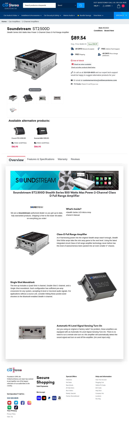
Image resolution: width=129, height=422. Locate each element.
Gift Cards (98, 388)
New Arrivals (69, 385)
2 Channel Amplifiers (30, 22)
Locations (98, 396)
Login (108, 6)
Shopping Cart (100, 382)
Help (96, 6)
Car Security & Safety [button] (52, 15)
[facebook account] (22, 402)
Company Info (100, 393)
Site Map (98, 399)
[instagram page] (29, 402)
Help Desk (99, 390)
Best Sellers (69, 390)
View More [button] (98, 15)
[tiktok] (16, 407)
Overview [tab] (16, 160)
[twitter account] (16, 402)
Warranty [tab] (62, 159)
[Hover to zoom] (35, 64)
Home (4, 22)
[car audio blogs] (9, 407)
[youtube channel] (9, 402)
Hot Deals (69, 382)
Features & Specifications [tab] (40, 159)
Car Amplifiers (14, 22)
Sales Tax (10, 416)
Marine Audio (68, 15)
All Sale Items (70, 388)
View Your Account (101, 379)
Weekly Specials (71, 393)
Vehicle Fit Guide (101, 385)
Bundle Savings (85, 15)
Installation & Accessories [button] (30, 15)
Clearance (69, 379)
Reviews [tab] (75, 159)
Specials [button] (120, 15)
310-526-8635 (121, 3)
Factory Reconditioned (72, 396)
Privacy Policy (11, 414)
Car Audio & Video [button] (11, 15)
